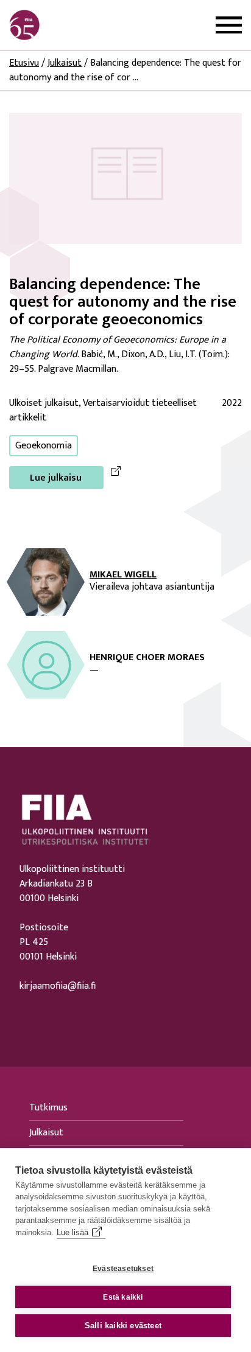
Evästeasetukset (123, 1268)
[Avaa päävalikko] (229, 25)
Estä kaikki (123, 1297)
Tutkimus (48, 1107)
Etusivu (24, 63)
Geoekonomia (43, 445)
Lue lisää (72, 1232)
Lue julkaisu (56, 478)
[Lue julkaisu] (125, 178)
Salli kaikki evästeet (123, 1325)
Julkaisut (65, 63)
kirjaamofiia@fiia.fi (57, 986)
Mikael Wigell (123, 575)
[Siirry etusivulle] (67, 25)
